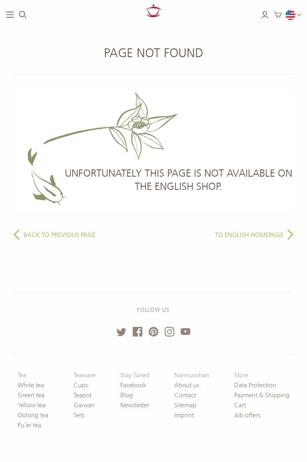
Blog (126, 395)
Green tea (31, 395)
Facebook (133, 385)
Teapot (83, 395)
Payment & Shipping (261, 395)
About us (186, 385)
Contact (185, 395)
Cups (81, 385)
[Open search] (23, 15)
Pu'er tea (29, 425)
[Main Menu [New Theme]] (10, 15)
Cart (240, 405)
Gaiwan (84, 405)
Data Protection (255, 385)
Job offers (247, 415)
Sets (79, 415)
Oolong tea (33, 415)
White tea (31, 385)
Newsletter (134, 405)
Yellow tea (32, 405)
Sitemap (185, 405)
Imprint (184, 415)
